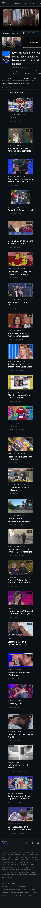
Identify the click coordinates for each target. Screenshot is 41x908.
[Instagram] (32, 843)
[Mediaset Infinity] (4, 3)
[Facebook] (27, 843)
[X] (38, 843)
